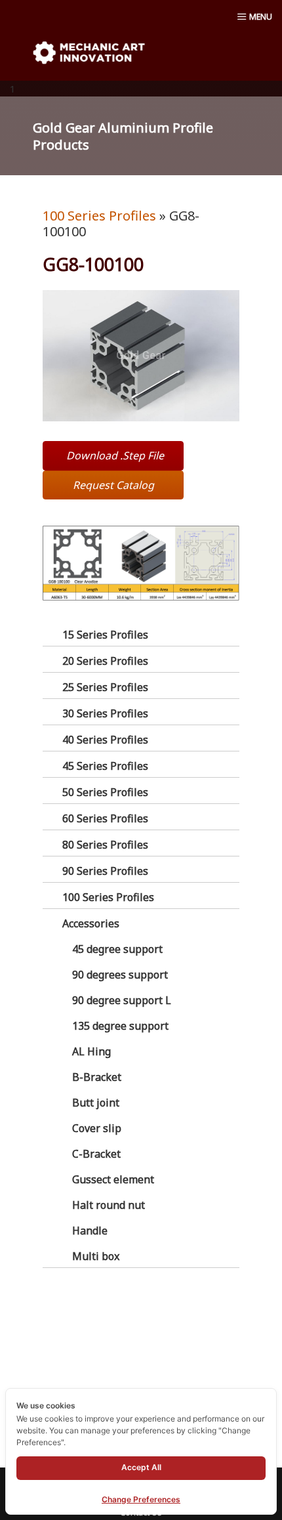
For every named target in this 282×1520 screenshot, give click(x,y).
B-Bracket (96, 1077)
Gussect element (113, 1179)
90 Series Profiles (105, 871)
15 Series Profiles (105, 634)
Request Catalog (113, 485)
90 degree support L (121, 1000)
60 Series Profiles (105, 818)
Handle (90, 1230)
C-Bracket (96, 1154)
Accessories (90, 923)
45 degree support (117, 949)
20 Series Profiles (105, 661)
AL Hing (91, 1051)
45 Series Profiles (105, 766)
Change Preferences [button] (141, 1499)
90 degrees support (120, 974)
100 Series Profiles (108, 897)
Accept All (141, 1467)
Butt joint (95, 1102)
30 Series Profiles (105, 713)
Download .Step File (115, 455)
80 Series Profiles (105, 844)
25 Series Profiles (105, 687)
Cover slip (96, 1128)
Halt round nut (108, 1205)
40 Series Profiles (105, 739)
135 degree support (120, 1026)
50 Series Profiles (105, 792)
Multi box (95, 1256)
